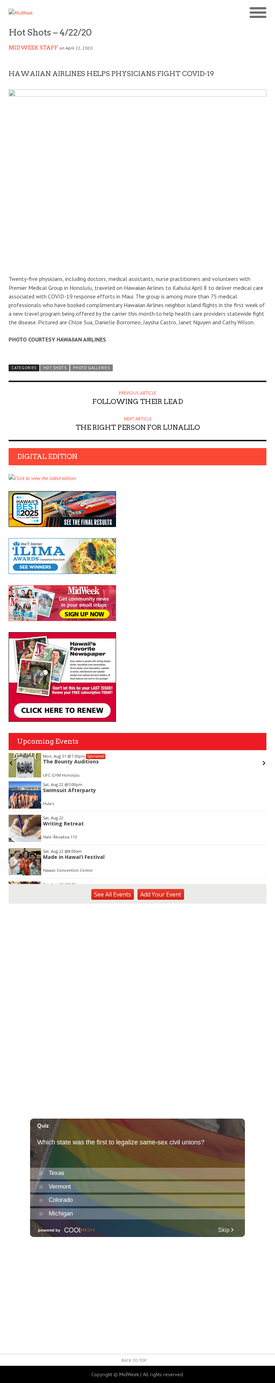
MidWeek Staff (33, 47)
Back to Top (134, 1360)
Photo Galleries (91, 367)
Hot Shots (55, 367)
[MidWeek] (73, 13)
